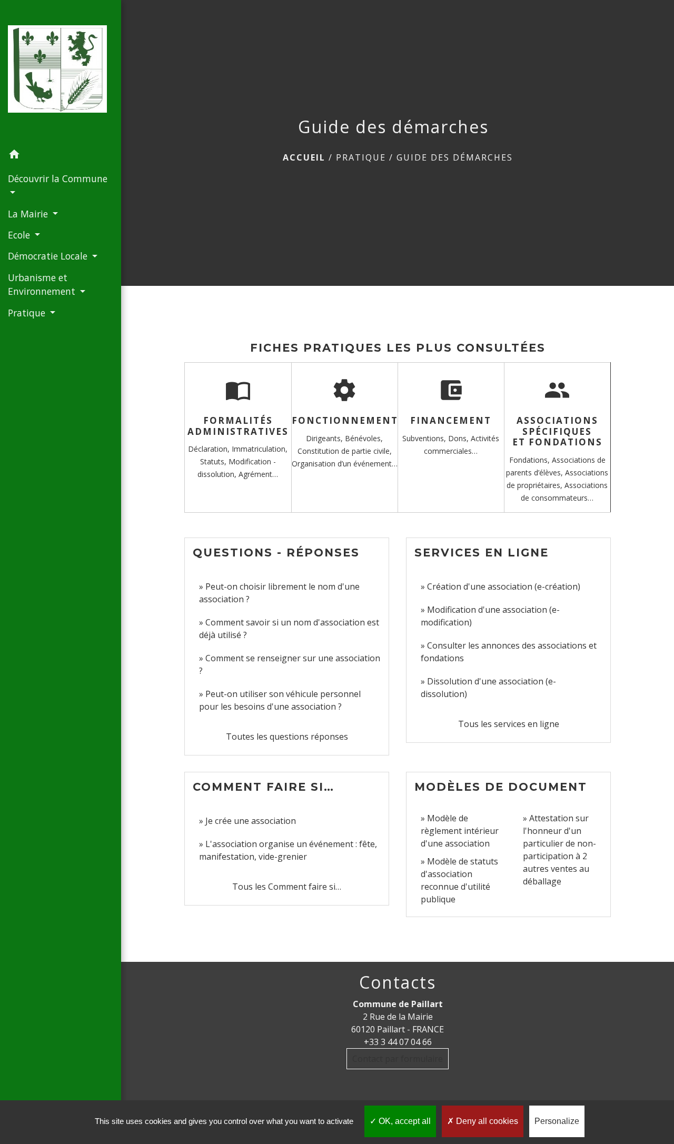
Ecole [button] (20, 234)
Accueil (304, 157)
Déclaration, (210, 449)
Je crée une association (250, 821)
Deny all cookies (486, 1121)
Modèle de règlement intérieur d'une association (460, 830)
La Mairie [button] (29, 213)
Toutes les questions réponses (287, 736)
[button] (60, 155)
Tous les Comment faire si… (286, 886)
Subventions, (425, 438)
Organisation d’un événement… (345, 464)
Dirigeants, (325, 438)
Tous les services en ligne (508, 724)
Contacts (397, 982)
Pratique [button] (28, 312)
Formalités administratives (238, 425)
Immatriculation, (260, 449)
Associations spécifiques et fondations (557, 431)
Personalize (556, 1121)
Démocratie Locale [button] (49, 256)
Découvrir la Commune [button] (57, 178)
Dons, (459, 438)
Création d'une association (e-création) (503, 586)
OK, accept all (403, 1121)
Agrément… (258, 474)
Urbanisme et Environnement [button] (43, 284)
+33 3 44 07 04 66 (398, 1042)
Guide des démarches (455, 157)
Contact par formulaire (397, 1059)
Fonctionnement (345, 420)
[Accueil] (60, 72)
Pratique (361, 157)
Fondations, (530, 460)
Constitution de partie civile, (345, 451)
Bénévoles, (364, 438)
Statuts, (214, 461)
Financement (450, 420)
